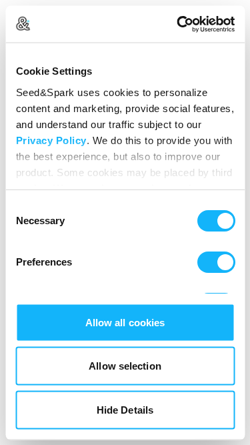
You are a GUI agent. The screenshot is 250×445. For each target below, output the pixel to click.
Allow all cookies (125, 322)
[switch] (216, 262)
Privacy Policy (50, 139)
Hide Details (125, 409)
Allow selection (125, 366)
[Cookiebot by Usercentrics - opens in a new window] (178, 24)
